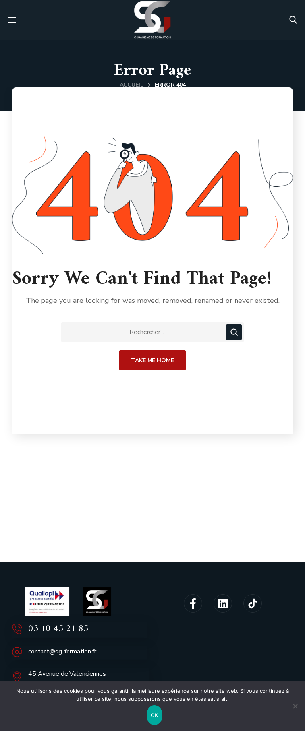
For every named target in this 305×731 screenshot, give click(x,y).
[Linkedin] (223, 603)
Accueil (131, 85)
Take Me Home (152, 360)
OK (154, 715)
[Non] (295, 706)
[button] (293, 20)
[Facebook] (193, 603)
